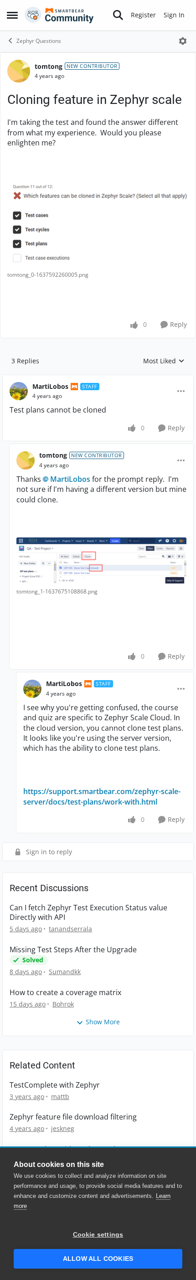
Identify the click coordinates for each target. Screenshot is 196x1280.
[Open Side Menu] (12, 15)
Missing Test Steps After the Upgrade (73, 950)
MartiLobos (50, 386)
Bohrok (63, 1004)
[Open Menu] (182, 41)
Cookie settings (98, 1234)
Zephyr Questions (38, 41)
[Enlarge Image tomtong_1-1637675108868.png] (101, 560)
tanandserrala (70, 928)
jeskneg (62, 1128)
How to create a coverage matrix (65, 992)
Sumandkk (65, 971)
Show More (103, 1021)
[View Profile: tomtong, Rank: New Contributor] (18, 71)
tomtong (48, 66)
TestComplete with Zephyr (55, 1085)
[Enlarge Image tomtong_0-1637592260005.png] (98, 224)
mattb (60, 1096)
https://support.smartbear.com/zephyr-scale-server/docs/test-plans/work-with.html (102, 796)
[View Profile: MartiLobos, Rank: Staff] (19, 391)
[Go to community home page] (59, 15)
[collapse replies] (98, 379)
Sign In (174, 14)
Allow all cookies (98, 1258)
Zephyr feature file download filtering (73, 1117)
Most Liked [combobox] (164, 361)
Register (143, 14)
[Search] (118, 15)
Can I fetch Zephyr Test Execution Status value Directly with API (88, 912)
